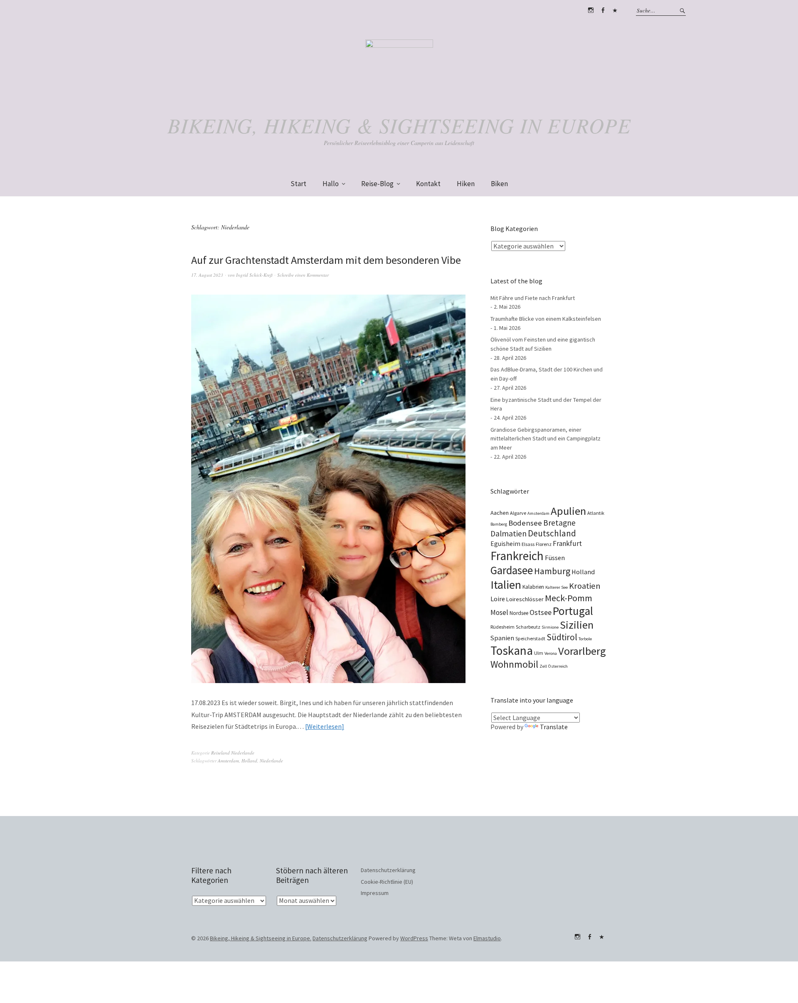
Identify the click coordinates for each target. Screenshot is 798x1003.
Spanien (502, 638)
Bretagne (559, 523)
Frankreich (517, 555)
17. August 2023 (207, 275)
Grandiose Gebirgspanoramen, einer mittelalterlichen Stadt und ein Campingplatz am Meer (545, 438)
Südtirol (562, 637)
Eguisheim (505, 544)
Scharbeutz (528, 627)
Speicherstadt (530, 638)
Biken (499, 183)
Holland (249, 760)
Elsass (528, 544)
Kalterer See (556, 587)
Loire (497, 599)
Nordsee (519, 613)
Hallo (331, 183)
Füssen (555, 557)
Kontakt (428, 183)
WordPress (414, 938)
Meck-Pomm (568, 598)
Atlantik (595, 513)
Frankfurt (567, 543)
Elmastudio (487, 938)
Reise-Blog (377, 183)
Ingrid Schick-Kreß (254, 275)
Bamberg (498, 524)
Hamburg (552, 571)
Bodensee (525, 523)
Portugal (573, 611)
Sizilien (577, 625)
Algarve (518, 513)
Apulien (568, 511)
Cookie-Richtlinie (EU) (387, 881)
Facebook (602, 10)
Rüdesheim (502, 627)
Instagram (590, 10)
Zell (543, 666)
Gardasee (511, 570)
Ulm (538, 653)
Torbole (585, 639)
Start (298, 183)
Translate (554, 727)
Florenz (544, 544)
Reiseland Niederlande (232, 753)
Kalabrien (533, 586)
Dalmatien (508, 533)
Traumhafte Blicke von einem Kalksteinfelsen (545, 318)
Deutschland (552, 533)
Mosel (499, 612)
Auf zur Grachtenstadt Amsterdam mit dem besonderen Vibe (326, 260)
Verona (550, 653)
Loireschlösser (525, 599)
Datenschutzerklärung (388, 870)
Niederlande (271, 760)
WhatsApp (614, 10)
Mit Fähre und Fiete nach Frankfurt (532, 298)
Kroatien (585, 585)
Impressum (375, 893)
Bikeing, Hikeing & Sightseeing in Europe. (260, 938)
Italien (505, 584)
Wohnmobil (514, 664)
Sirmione (550, 627)
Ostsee (541, 612)
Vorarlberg (582, 651)
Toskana (511, 650)
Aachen (499, 512)
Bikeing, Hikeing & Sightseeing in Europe (399, 125)
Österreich (558, 666)
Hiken (466, 183)
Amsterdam (228, 760)
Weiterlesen (324, 726)
